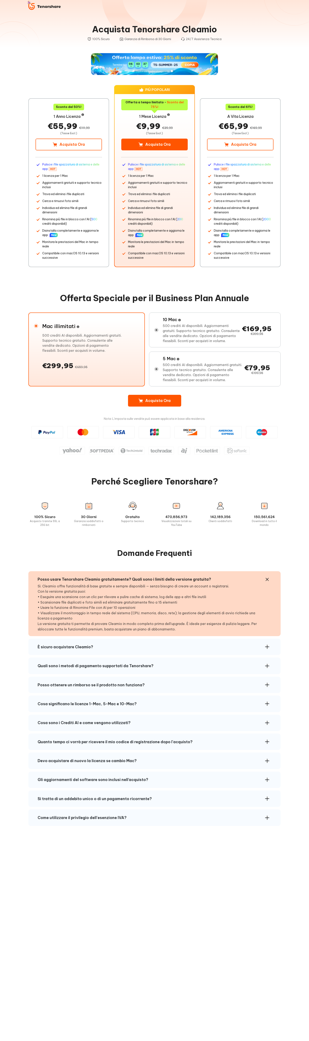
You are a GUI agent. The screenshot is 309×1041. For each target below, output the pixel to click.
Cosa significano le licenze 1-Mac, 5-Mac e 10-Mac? (87, 703)
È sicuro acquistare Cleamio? (65, 647)
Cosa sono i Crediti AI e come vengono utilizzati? (84, 722)
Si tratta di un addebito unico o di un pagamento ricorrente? (95, 798)
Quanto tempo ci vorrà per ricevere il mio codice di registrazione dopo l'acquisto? (115, 741)
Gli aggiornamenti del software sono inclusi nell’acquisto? (93, 779)
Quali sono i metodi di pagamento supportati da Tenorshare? (95, 665)
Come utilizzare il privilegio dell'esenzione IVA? (82, 817)
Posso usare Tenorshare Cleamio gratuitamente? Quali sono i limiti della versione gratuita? (124, 579)
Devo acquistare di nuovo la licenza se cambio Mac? (87, 760)
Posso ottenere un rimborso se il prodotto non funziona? (91, 685)
